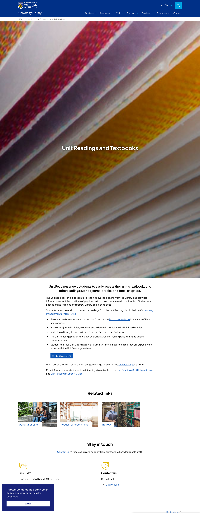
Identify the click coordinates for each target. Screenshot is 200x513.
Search (178, 5)
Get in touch (112, 484)
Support (131, 13)
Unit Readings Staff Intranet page (135, 370)
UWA (20, 19)
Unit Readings (59, 19)
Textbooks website (119, 319)
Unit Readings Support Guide (66, 373)
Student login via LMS (61, 356)
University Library (32, 19)
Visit (118, 13)
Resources (104, 13)
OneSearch (90, 13)
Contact (177, 13)
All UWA (165, 5)
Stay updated (163, 13)
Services (146, 13)
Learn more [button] (12, 497)
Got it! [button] (28, 504)
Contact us (63, 451)
